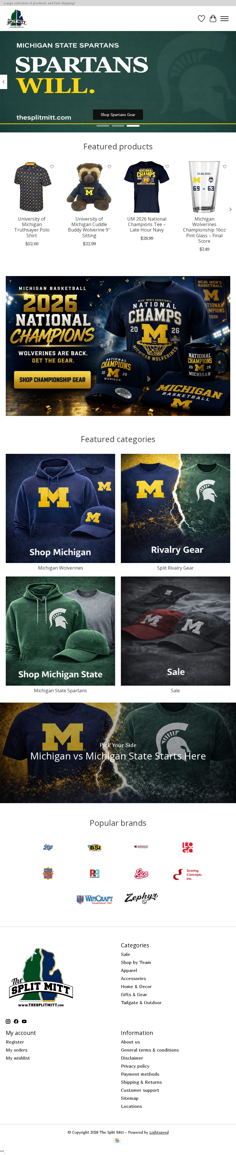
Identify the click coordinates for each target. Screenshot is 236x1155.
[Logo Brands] (188, 848)
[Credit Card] (117, 1141)
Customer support (140, 1090)
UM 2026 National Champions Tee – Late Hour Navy (146, 224)
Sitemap (129, 1098)
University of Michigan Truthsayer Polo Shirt (32, 227)
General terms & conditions (150, 1050)
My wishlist (18, 1058)
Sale (175, 690)
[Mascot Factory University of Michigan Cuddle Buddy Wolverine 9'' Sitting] (89, 187)
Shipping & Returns (141, 1082)
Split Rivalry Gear (175, 568)
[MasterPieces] (48, 874)
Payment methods (140, 1074)
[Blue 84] (48, 848)
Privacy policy (135, 1066)
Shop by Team (136, 962)
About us (130, 1042)
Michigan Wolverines (60, 568)
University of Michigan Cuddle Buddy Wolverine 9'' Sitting (89, 227)
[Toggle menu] (224, 18)
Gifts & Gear (134, 994)
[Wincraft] (94, 900)
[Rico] (141, 874)
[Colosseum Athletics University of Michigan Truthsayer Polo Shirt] (32, 187)
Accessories (133, 978)
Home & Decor (136, 986)
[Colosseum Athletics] (141, 848)
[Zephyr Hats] (141, 900)
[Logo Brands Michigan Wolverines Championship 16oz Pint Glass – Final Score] (204, 187)
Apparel (129, 970)
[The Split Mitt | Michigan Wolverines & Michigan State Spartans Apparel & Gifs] (16, 18)
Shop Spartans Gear (118, 115)
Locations (131, 1106)
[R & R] (94, 874)
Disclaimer (132, 1058)
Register (15, 1042)
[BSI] (94, 848)
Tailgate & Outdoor (141, 1002)
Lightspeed (159, 1132)
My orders (16, 1050)
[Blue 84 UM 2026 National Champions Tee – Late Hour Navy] (147, 187)
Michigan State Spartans (60, 690)
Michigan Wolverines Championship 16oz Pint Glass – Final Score (204, 230)
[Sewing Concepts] (188, 874)
